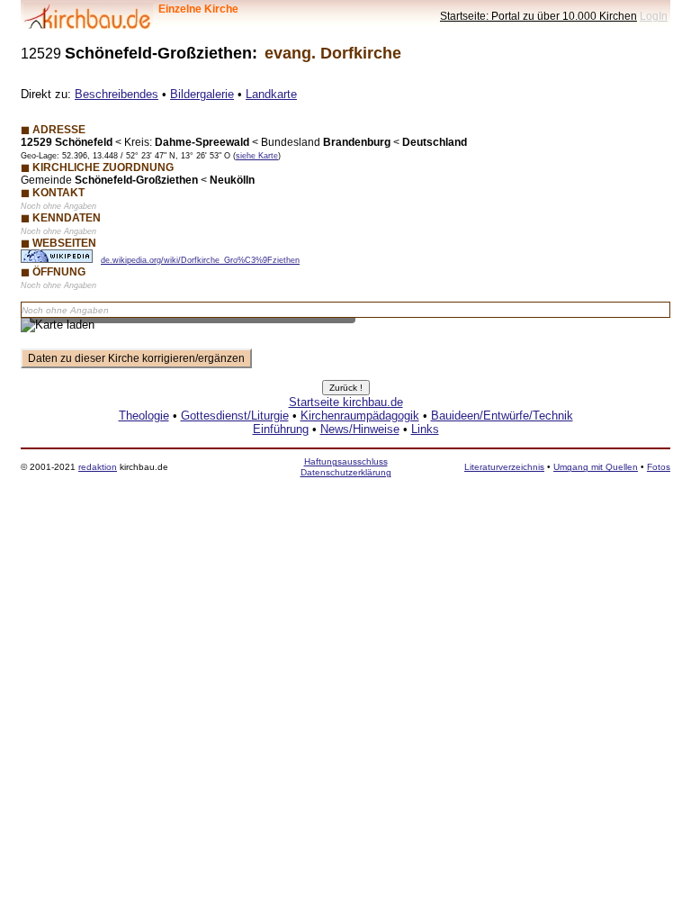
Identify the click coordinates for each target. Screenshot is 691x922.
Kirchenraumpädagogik (360, 415)
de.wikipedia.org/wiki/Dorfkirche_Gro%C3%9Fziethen (200, 260)
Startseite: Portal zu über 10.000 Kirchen (538, 16)
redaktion (97, 467)
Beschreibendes (116, 94)
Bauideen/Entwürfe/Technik (502, 415)
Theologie (144, 415)
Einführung (281, 429)
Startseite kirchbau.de (346, 402)
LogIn (654, 16)
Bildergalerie (202, 94)
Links (425, 429)
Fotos (658, 467)
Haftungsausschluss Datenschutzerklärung (346, 466)
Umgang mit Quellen (595, 467)
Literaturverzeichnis (504, 467)
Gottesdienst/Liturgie (235, 415)
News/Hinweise (359, 429)
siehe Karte (257, 155)
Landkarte (271, 94)
